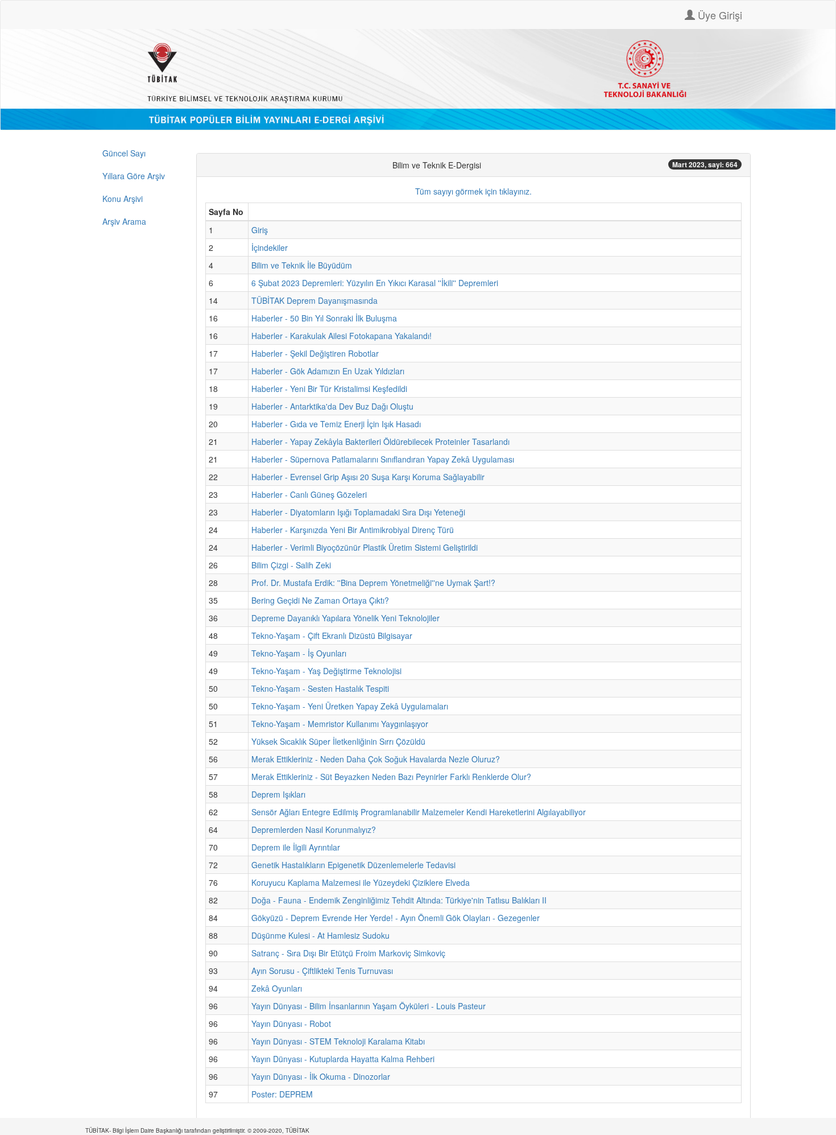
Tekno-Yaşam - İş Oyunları (298, 653)
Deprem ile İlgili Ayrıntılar (295, 847)
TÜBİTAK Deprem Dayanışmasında (314, 300)
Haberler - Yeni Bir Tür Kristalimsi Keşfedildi (329, 388)
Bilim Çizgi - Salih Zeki (291, 565)
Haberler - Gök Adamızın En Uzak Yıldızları (327, 371)
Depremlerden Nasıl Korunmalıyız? (313, 829)
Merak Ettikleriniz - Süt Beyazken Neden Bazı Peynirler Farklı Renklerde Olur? (391, 776)
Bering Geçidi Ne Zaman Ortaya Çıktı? (320, 600)
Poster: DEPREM (282, 1094)
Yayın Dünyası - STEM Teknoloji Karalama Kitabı (338, 1041)
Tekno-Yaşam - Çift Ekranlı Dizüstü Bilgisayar (331, 635)
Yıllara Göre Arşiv (133, 175)
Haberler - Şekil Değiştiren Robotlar (315, 353)
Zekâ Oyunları (276, 988)
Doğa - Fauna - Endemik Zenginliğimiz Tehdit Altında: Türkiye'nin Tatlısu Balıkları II (399, 900)
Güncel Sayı (124, 153)
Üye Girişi (718, 14)
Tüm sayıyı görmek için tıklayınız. (473, 191)
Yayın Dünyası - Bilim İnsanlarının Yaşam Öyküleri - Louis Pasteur (368, 1006)
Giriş (259, 230)
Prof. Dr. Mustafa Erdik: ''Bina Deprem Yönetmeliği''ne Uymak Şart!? (373, 582)
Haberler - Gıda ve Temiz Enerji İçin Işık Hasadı (336, 424)
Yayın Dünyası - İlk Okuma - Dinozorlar (320, 1076)
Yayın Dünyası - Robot (291, 1023)
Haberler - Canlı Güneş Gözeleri (309, 494)
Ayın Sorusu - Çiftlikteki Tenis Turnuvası (322, 970)
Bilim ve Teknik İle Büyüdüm (301, 265)
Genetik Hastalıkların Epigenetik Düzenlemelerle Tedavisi (353, 864)
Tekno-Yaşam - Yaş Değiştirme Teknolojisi (326, 670)
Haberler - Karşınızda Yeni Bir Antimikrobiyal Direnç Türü (352, 529)
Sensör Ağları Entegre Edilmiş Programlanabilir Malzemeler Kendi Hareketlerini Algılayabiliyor (418, 812)
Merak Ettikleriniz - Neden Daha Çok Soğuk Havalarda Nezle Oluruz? (375, 759)
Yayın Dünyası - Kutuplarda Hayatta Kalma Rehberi (342, 1058)
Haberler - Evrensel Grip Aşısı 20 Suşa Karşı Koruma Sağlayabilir (368, 476)
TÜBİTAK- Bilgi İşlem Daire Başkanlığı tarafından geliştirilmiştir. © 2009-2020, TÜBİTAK (197, 1130)
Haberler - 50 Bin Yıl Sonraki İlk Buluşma (324, 318)
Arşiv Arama (124, 221)
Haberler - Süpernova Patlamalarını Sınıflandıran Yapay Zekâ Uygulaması (382, 459)
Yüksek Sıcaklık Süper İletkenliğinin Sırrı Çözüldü (338, 741)
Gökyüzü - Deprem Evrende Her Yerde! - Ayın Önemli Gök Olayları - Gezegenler (395, 917)
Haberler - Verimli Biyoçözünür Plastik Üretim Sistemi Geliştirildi (364, 547)
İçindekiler (269, 247)
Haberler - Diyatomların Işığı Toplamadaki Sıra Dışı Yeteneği (358, 512)
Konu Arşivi (122, 198)
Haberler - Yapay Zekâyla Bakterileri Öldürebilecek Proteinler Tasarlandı (380, 441)
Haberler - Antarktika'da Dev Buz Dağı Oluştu (332, 406)
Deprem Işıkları (278, 794)
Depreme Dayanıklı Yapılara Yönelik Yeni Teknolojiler (345, 618)
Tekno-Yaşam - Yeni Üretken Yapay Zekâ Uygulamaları (349, 706)
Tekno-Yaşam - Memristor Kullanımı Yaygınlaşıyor (339, 723)
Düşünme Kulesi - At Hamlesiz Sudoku (320, 935)
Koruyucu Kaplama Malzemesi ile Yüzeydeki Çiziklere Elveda (360, 882)
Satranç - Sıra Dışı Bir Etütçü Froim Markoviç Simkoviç (348, 953)
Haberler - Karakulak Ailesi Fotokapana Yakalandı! (341, 335)
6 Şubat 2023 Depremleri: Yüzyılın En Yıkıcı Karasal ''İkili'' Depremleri (374, 282)
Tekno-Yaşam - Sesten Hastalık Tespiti (320, 688)
